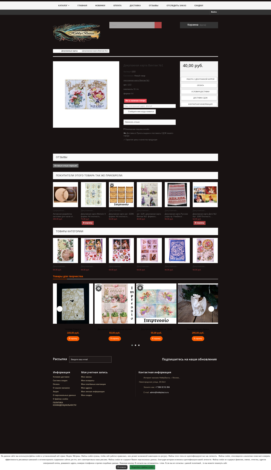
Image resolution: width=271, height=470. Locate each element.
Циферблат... (59, 210)
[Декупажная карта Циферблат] (65, 250)
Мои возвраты (87, 380)
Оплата (200, 85)
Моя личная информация (93, 392)
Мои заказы (86, 377)
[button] (132, 345)
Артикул (127, 72)
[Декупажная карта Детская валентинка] (121, 250)
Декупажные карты (69, 51)
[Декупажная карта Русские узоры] (177, 194)
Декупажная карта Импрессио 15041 (156, 329)
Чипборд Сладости (73, 329)
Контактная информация (200, 104)
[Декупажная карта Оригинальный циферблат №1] (205, 250)
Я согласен (121, 467)
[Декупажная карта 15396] (121, 194)
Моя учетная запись (94, 372)
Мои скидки (86, 395)
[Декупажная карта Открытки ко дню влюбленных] (93, 250)
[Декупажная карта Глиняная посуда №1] (149, 250)
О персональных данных (64, 395)
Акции (56, 392)
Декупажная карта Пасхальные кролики (115, 329)
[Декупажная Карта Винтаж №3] (149, 194)
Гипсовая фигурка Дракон (198, 329)
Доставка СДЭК (200, 98)
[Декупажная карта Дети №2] (205, 194)
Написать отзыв (132, 122)
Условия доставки (200, 92)
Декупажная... (87, 210)
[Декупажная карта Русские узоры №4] (177, 250)
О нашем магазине (61, 388)
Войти (214, 12)
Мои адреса (86, 388)
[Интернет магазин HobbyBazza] (79, 31)
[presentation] (60, 309)
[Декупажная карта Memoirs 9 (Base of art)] (93, 194)
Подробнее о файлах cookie (142, 467)
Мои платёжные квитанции (93, 384)
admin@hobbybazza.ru (159, 392)
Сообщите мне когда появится (141, 111)
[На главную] (56, 51)
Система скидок (60, 380)
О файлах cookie (60, 399)
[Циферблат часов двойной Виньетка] (65, 194)
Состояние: (129, 76)
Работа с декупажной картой (200, 79)
